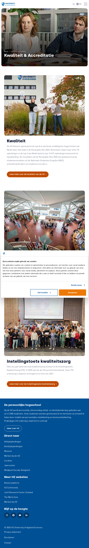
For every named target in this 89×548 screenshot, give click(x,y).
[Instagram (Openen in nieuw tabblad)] (7, 515)
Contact (7, 543)
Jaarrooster (9, 465)
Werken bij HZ (10, 502)
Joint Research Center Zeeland (18, 492)
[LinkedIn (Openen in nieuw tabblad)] (26, 515)
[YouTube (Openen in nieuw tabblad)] (20, 515)
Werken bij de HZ (12, 456)
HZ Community (11, 488)
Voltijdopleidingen (12, 442)
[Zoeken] (73, 4)
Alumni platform (11, 483)
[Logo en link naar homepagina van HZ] (8, 4)
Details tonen (76, 285)
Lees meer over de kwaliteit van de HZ (27, 174)
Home (6, 51)
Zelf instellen (43, 292)
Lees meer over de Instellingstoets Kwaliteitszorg (32, 384)
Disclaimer (9, 538)
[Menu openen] (86, 4)
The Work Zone (11, 497)
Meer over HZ (13, 428)
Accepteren (72, 292)
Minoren (8, 451)
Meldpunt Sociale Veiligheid (17, 470)
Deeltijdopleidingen (13, 446)
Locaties (8, 461)
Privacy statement (12, 532)
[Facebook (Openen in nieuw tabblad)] (13, 515)
